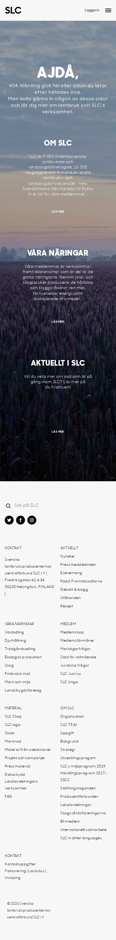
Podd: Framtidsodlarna (81, 581)
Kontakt (13, 548)
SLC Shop (13, 716)
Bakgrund (69, 741)
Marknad (13, 741)
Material (13, 708)
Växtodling (14, 632)
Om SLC (67, 708)
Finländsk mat (17, 674)
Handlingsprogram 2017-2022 (83, 777)
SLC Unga (69, 682)
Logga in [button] (92, 10)
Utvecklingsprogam (78, 758)
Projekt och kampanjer (25, 758)
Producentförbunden (79, 797)
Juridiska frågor (74, 665)
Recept (66, 606)
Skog (9, 665)
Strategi (67, 750)
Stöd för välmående (78, 657)
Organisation (72, 716)
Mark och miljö (17, 682)
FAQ (8, 797)
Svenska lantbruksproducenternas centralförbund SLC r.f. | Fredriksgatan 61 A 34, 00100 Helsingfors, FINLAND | (29, 577)
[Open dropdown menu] (108, 10)
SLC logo (12, 725)
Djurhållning (15, 641)
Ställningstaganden (78, 788)
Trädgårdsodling (20, 649)
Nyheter (67, 556)
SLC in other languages (81, 838)
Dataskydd (15, 775)
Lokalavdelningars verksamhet (21, 785)
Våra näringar (19, 624)
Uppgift (67, 733)
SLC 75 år (69, 725)
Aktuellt (69, 548)
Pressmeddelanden (78, 565)
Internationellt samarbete (83, 830)
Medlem (68, 624)
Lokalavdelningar (76, 805)
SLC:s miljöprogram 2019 (83, 766)
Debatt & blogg (74, 590)
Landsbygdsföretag (23, 690)
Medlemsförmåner (77, 641)
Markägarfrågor (75, 649)
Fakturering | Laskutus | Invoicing (25, 874)
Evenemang (71, 573)
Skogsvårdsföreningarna (83, 813)
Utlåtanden (70, 598)
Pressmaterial (17, 766)
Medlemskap (72, 632)
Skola (10, 733)
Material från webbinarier (28, 750)
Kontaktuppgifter (20, 864)
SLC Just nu (70, 674)
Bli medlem (70, 821)
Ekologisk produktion (23, 657)
